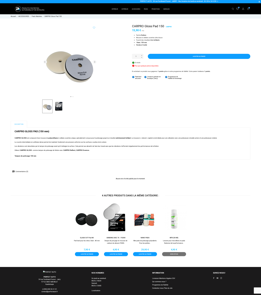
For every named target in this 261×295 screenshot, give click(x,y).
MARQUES (166, 9)
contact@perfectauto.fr (49, 292)
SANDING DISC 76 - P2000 (116, 238)
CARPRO (169, 27)
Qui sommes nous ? (159, 282)
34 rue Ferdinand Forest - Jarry (50, 279)
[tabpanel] (69, 62)
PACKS (146, 9)
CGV (173, 278)
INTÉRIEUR (115, 9)
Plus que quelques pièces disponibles (147, 66)
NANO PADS (145, 238)
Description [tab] (18, 124)
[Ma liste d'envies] (237, 9)
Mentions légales (165, 278)
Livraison (155, 278)
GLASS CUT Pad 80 (87, 238)
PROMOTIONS (156, 9)
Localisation (96, 291)
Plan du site (168, 288)
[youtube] (217, 278)
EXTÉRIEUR (125, 9)
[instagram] (221, 278)
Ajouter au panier (199, 56)
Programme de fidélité (160, 285)
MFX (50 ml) (174, 238)
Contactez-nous (158, 288)
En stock (137, 62)
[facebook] (214, 278)
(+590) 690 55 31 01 (49, 289)
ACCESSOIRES (136, 9)
